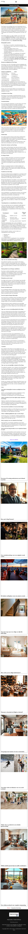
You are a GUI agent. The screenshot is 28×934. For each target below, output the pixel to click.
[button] (16, 2)
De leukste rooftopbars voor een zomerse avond (13, 596)
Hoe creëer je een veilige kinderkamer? (11, 672)
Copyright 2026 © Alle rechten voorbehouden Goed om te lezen (14, 929)
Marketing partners (14, 922)
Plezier (8, 908)
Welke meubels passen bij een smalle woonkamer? (13, 865)
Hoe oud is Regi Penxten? (7, 519)
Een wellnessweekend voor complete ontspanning (13, 905)
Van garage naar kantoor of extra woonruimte (12, 751)
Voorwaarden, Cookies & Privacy (14, 919)
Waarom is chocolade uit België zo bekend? (12, 712)
